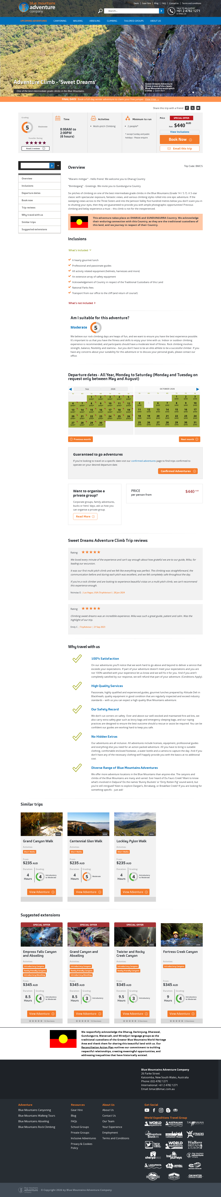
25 (119, 416)
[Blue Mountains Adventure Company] (36, 6)
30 (100, 422)
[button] (189, 92)
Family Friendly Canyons (35, 970)
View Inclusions (179, 132)
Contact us (174, 3)
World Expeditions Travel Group (165, 1118)
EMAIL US (182, 14)
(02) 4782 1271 (159, 1081)
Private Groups (80, 1132)
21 (82, 416)
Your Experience (112, 1127)
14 (82, 409)
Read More (83, 516)
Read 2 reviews (33, 148)
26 (128, 416)
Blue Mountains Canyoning (34, 1110)
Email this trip (182, 148)
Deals (136, 3)
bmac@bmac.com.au (162, 1089)
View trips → (152, 99)
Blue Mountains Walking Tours (36, 1115)
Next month (187, 439)
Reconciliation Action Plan (97, 1047)
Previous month (82, 439)
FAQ (164, 3)
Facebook (187, 108)
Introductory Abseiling (34, 975)
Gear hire (146, 3)
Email (198, 108)
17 (110, 409)
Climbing (112, 21)
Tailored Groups (134, 21)
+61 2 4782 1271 (188, 11)
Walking (78, 21)
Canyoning (60, 21)
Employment (110, 1132)
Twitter (193, 108)
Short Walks (29, 852)
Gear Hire (77, 1110)
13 (73, 409)
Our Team (108, 1121)
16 (100, 409)
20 (73, 416)
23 (100, 416)
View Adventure (39, 892)
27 (73, 422)
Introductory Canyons (34, 966)
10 (110, 403)
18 (119, 409)
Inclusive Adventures (83, 1138)
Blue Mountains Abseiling (33, 1121)
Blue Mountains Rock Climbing (36, 1127)
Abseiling (94, 21)
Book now (178, 139)
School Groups (80, 1127)
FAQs (74, 1121)
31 (195, 422)
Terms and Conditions (115, 1138)
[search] (161, 11)
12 (128, 403)
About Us (155, 21)
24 (110, 416)
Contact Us (109, 1115)
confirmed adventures (143, 460)
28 (82, 422)
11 (119, 403)
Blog (156, 3)
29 (91, 422)
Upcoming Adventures (33, 21)
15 (91, 409)
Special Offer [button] (41, 924)
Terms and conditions (191, 3)
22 (91, 416)
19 (128, 409)
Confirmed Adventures (176, 471)
